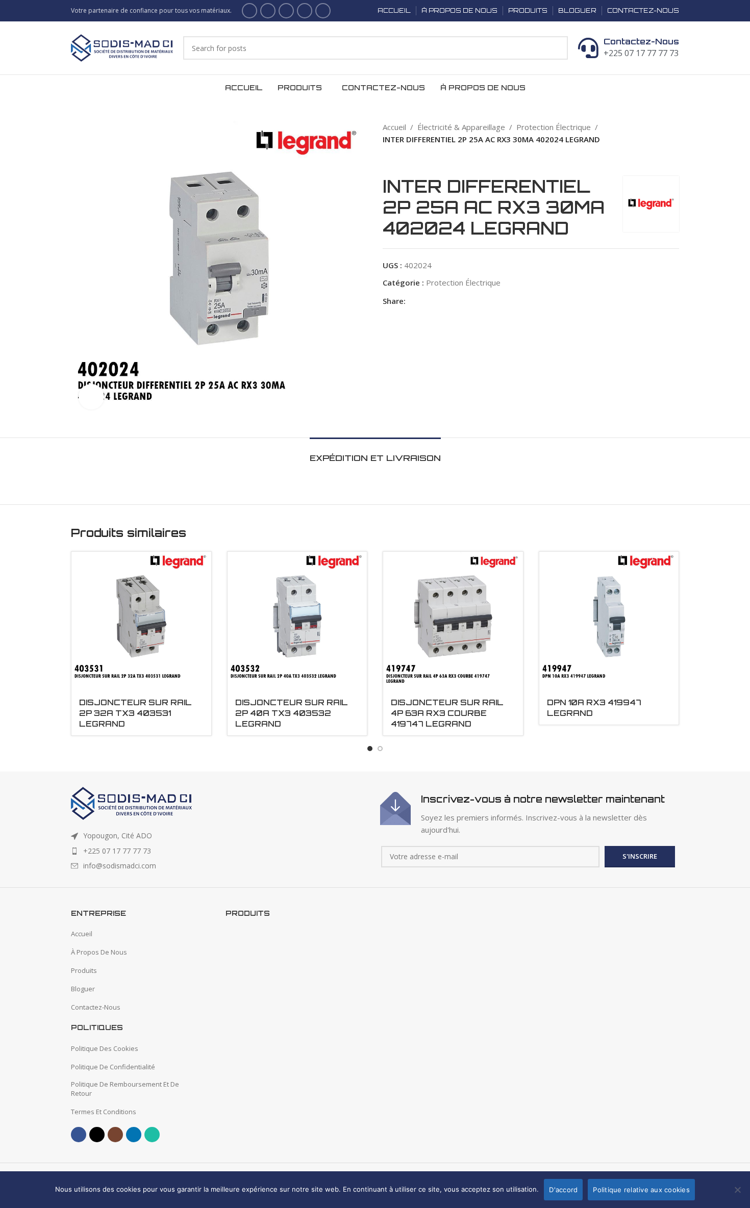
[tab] (375, 453)
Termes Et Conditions (103, 1111)
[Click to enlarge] (91, 396)
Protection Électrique (553, 127)
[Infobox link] (529, 814)
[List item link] (220, 851)
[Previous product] (388, 161)
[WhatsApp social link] (323, 10)
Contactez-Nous (641, 41)
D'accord (563, 1190)
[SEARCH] (556, 48)
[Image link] (131, 803)
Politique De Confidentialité (113, 1066)
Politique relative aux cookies (641, 1190)
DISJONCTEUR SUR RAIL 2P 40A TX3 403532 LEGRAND (291, 713)
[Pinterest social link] (435, 300)
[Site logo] (122, 47)
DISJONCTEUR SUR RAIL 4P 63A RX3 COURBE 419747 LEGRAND (447, 713)
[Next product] (408, 161)
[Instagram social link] (286, 10)
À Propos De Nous (99, 952)
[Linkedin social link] (304, 10)
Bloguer (83, 988)
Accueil (394, 127)
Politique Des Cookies (104, 1048)
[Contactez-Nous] (588, 48)
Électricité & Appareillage (461, 127)
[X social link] (268, 10)
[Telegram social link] (470, 300)
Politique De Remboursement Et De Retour (125, 1089)
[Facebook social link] (249, 10)
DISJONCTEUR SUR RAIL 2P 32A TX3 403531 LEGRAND (135, 713)
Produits (84, 970)
